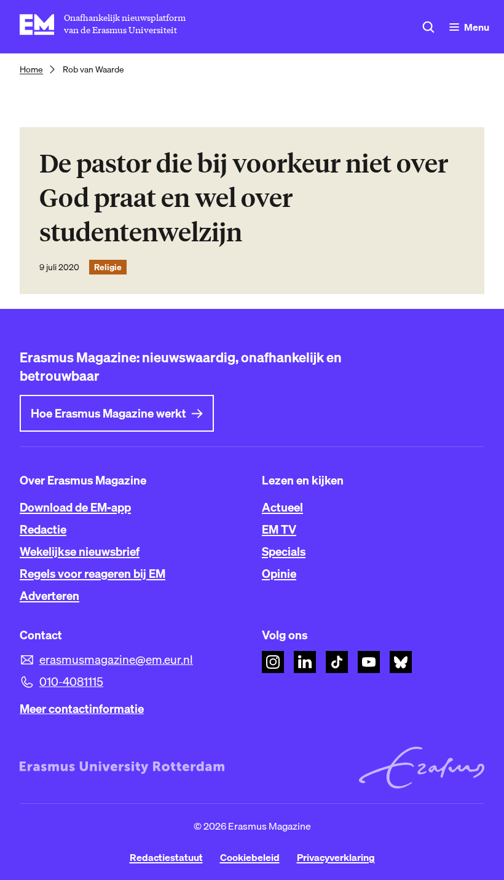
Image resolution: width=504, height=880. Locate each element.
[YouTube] (369, 662)
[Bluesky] (401, 662)
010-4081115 (71, 681)
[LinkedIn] (305, 662)
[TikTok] (337, 662)
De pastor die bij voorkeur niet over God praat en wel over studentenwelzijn (243, 198)
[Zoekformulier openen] (428, 27)
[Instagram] (273, 662)
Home (31, 69)
